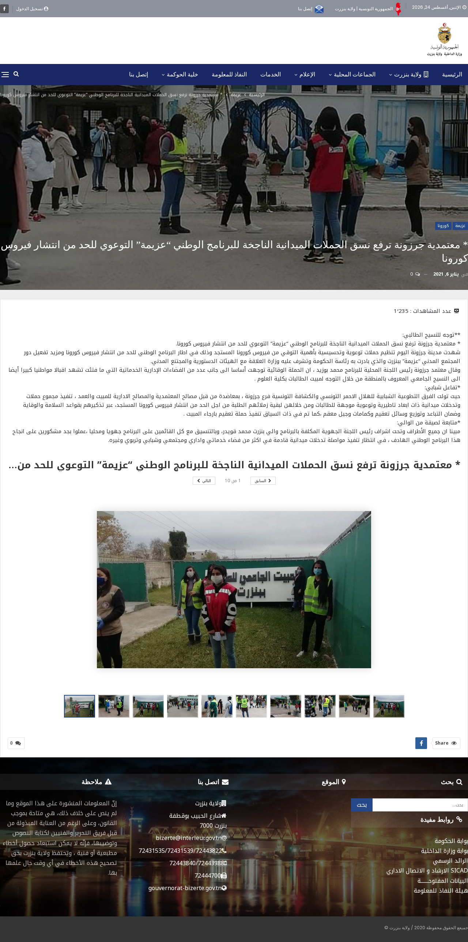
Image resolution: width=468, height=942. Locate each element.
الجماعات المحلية (354, 74)
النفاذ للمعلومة (229, 74)
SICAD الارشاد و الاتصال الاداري (427, 870)
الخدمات (270, 74)
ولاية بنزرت (408, 74)
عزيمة (460, 226)
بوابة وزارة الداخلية (444, 850)
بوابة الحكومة (451, 841)
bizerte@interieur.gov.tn (189, 838)
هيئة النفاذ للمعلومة (441, 890)
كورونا (443, 226)
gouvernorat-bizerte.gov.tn (185, 888)
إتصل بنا (305, 8)
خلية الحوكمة (182, 74)
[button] (115, 706)
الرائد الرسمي (450, 860)
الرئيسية (452, 74)
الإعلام (307, 74)
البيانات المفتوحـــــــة (443, 880)
